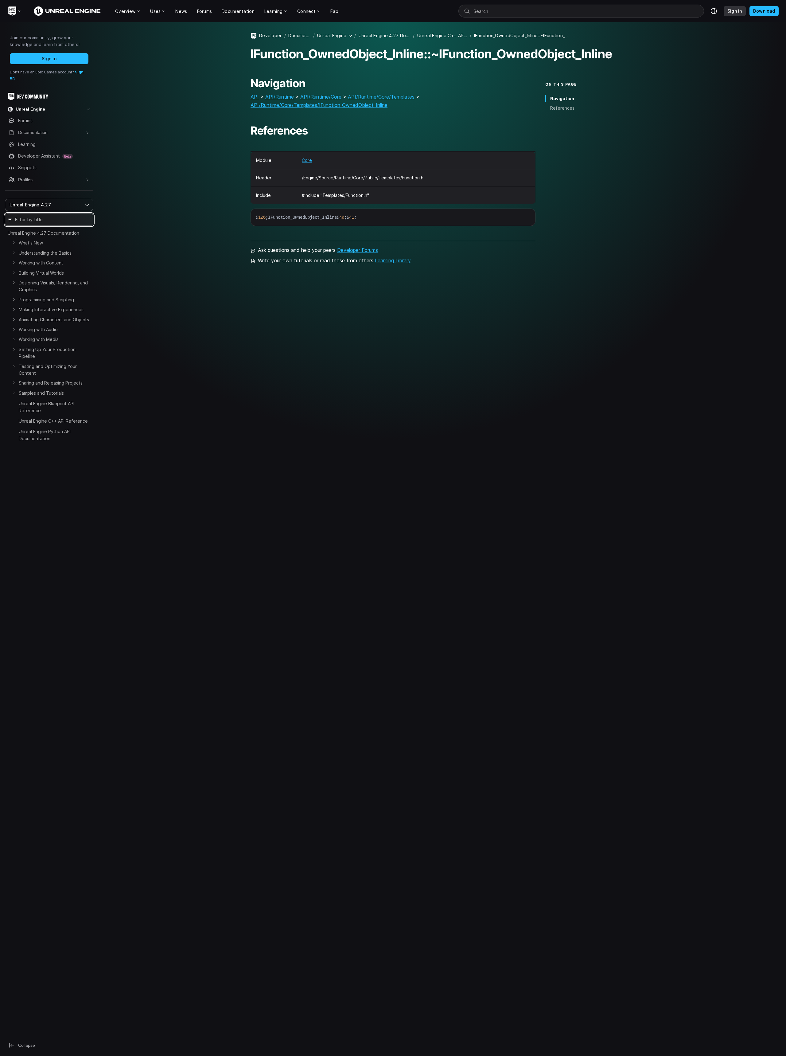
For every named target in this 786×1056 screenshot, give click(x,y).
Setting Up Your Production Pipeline (47, 353)
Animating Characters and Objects (54, 319)
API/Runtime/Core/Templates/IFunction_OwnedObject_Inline (319, 105)
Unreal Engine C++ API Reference (53, 421)
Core (307, 160)
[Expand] (13, 242)
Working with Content (41, 262)
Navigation (562, 98)
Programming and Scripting (46, 299)
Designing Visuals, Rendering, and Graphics (53, 286)
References (562, 108)
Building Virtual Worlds (41, 273)
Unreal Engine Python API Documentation (45, 435)
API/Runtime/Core (320, 97)
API (255, 97)
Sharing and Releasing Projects (51, 382)
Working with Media (39, 339)
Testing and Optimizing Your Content (48, 370)
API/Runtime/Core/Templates (381, 97)
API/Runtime (279, 97)
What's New (31, 242)
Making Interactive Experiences (51, 309)
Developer (270, 35)
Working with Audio (38, 329)
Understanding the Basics (45, 253)
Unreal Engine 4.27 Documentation (43, 233)
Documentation (299, 35)
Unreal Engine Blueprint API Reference (46, 407)
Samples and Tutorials (41, 393)
